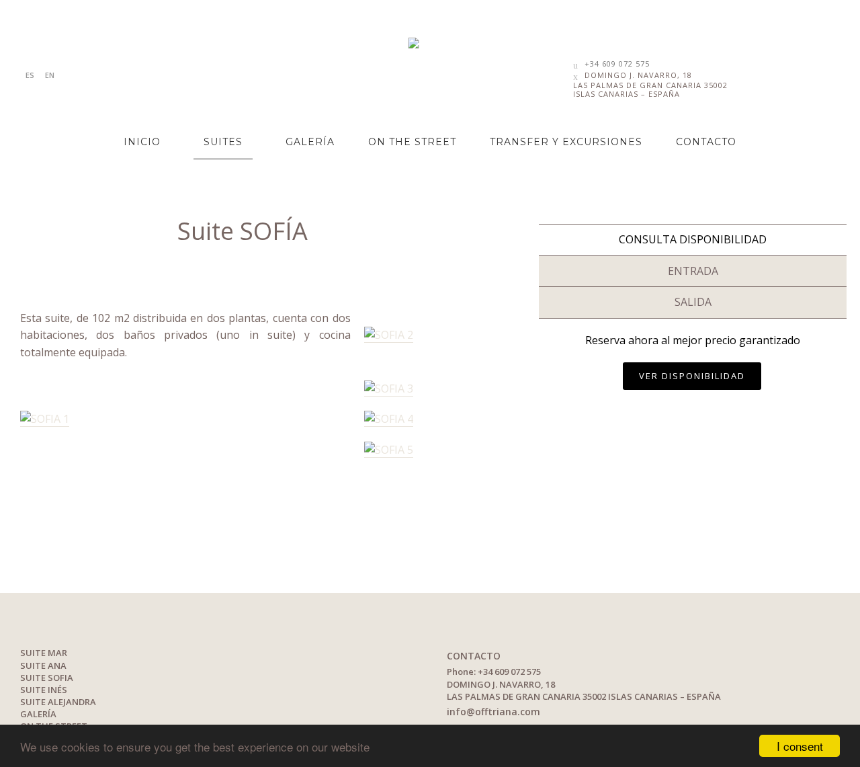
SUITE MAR (43, 653)
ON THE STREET (412, 142)
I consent (800, 745)
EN (49, 75)
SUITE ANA (43, 665)
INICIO (142, 142)
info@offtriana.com (493, 711)
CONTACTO (706, 142)
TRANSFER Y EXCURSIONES (566, 142)
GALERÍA (310, 142)
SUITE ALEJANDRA (58, 702)
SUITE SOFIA (46, 678)
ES (30, 75)
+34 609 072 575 (617, 63)
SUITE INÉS (43, 690)
